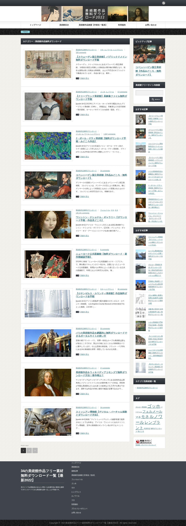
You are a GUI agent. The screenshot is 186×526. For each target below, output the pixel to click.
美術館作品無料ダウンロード (86, 50)
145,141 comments (82, 213)
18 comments (105, 407)
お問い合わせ (151, 25)
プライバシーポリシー (79, 508)
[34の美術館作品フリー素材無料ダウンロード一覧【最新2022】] (95, 20)
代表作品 (147, 428)
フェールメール (77, 479)
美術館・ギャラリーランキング (146, 445)
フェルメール (105, 210)
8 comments (104, 250)
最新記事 (74, 471)
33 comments (105, 328)
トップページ (35, 25)
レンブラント (118, 50)
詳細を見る (84, 78)
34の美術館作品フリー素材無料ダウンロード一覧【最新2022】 (42, 475)
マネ (101, 50)
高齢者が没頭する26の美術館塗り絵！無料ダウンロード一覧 (155, 311)
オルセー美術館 (141, 407)
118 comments (81, 52)
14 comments (105, 171)
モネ (116, 210)
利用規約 (122, 25)
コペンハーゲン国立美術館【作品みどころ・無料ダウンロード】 (148, 71)
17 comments (122, 92)
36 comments (122, 289)
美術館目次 (64, 25)
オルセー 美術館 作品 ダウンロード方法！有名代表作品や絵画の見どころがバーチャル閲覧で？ (155, 270)
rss (163, 3)
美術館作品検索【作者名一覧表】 (93, 25)
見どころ (141, 431)
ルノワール (108, 50)
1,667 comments (109, 134)
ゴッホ (102, 92)
